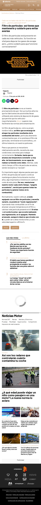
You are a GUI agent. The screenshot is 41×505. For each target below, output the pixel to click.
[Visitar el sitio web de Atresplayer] (20, 483)
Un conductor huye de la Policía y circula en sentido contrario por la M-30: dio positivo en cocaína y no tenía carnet (11, 424)
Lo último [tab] (25, 238)
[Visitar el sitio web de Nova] (32, 474)
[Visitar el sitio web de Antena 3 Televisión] (8, 474)
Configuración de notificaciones (16, 500)
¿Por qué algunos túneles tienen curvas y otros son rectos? (9, 449)
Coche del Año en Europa (33, 1)
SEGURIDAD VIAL (15, 242)
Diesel (6, 227)
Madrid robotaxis (20, 1)
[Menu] (38, 5)
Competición (32, 322)
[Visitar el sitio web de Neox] (24, 474)
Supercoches (22, 322)
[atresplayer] (29, 5)
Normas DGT (6, 9)
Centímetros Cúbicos (8, 13)
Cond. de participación (12, 497)
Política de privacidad (18, 494)
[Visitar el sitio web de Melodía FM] (10, 483)
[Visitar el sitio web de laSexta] (16, 474)
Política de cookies (30, 494)
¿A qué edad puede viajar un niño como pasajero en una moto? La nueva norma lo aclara (19, 396)
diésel (18, 121)
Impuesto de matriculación (11, 324)
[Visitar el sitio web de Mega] (8, 479)
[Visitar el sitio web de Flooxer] (30, 483)
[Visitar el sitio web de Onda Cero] (24, 479)
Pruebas (4, 322)
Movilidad (12, 322)
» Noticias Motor (19, 13)
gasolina (15, 227)
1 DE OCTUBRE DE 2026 (9, 390)
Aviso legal (9, 494)
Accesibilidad (29, 500)
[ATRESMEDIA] (20, 469)
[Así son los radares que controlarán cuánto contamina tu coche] (20, 340)
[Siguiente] (37, 1)
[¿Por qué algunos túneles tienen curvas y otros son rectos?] (11, 438)
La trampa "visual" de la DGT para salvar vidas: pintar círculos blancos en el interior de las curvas (21, 281)
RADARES (5, 353)
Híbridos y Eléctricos (26, 9)
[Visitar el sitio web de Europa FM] (32, 479)
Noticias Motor (12, 316)
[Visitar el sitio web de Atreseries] (16, 479)
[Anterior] (14, 1)
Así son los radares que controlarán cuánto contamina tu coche (16, 358)
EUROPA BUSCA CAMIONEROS (30, 445)
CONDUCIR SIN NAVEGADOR (19, 258)
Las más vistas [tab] (12, 238)
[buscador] (33, 5)
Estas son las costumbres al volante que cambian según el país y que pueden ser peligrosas (29, 423)
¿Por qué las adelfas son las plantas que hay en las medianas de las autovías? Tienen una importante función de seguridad (22, 248)
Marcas (14, 9)
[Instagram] (4, 93)
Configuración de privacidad (27, 497)
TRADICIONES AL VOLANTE (29, 419)
